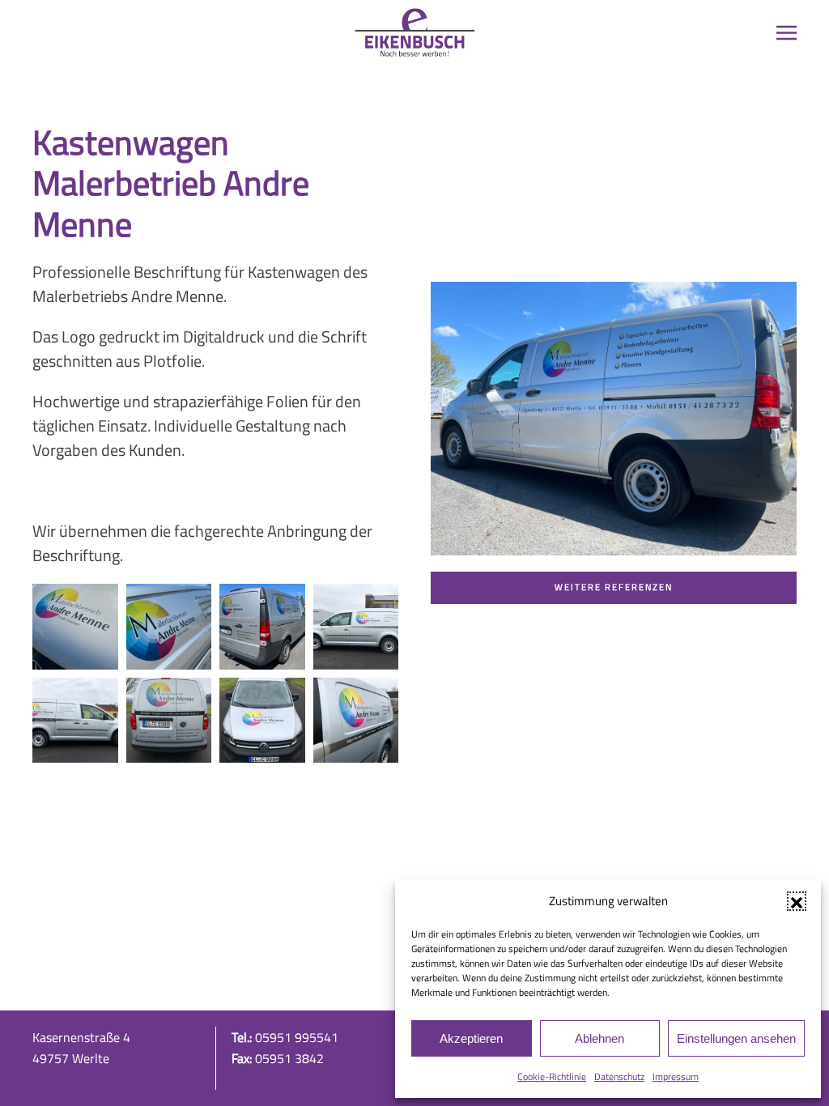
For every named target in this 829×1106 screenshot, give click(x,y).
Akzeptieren (471, 1038)
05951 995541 (296, 1037)
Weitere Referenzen (614, 587)
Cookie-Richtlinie (551, 1076)
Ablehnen (599, 1038)
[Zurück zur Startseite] (414, 32)
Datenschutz (619, 1076)
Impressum (676, 1076)
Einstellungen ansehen (736, 1038)
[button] (797, 901)
